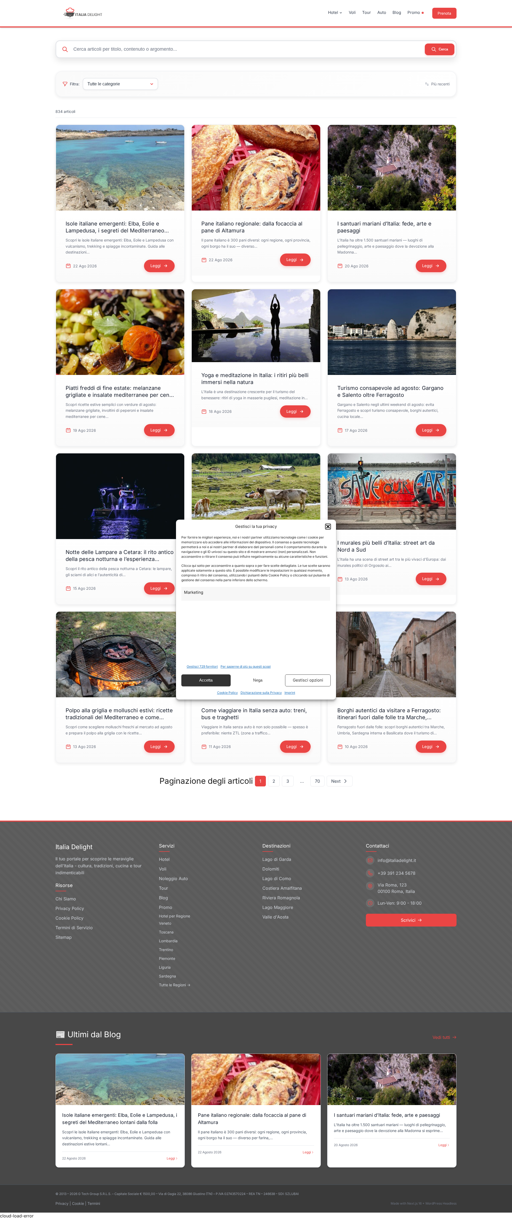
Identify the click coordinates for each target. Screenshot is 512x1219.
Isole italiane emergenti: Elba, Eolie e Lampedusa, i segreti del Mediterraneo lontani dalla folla (115, 230)
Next (336, 781)
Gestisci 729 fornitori (202, 666)
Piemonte (167, 958)
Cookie (78, 1203)
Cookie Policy (227, 693)
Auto (381, 12)
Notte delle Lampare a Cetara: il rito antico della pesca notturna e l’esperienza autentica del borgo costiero (120, 559)
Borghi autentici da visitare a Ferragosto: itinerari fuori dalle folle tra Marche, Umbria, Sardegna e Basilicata (389, 717)
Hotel (333, 12)
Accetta (206, 680)
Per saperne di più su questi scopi (246, 666)
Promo (413, 12)
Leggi (171, 1158)
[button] (328, 526)
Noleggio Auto (173, 878)
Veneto (165, 923)
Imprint (290, 693)
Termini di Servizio (74, 927)
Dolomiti (270, 869)
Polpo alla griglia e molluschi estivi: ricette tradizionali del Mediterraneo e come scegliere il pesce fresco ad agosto (119, 717)
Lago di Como (276, 878)
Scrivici (408, 920)
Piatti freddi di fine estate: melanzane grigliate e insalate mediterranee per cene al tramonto (119, 395)
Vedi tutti (441, 1037)
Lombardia (168, 941)
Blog (397, 12)
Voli (352, 12)
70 (317, 781)
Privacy (62, 1203)
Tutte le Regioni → (174, 985)
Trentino (166, 949)
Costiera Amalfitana (282, 888)
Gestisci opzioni (308, 680)
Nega (257, 680)
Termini (93, 1203)
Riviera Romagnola (281, 897)
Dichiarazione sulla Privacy (261, 693)
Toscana (166, 932)
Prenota (444, 13)
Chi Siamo (65, 898)
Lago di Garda (276, 859)
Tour (366, 12)
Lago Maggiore (277, 907)
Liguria (165, 967)
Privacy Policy (69, 908)
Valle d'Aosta (275, 917)
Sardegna (167, 976)
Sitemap (63, 937)
